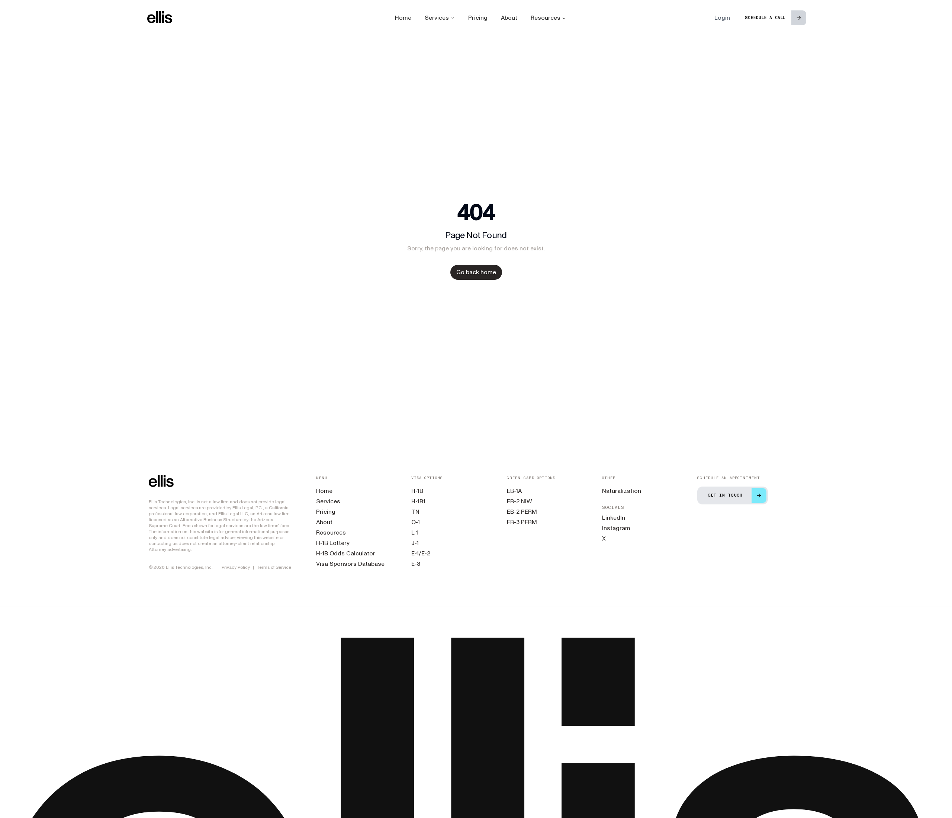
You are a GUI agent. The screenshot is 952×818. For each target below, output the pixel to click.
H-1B (417, 490)
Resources (545, 17)
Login (722, 17)
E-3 (415, 563)
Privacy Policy (236, 567)
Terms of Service (274, 567)
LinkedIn (613, 517)
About (509, 17)
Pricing (478, 17)
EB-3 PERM (522, 522)
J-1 (415, 542)
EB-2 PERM (522, 511)
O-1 (415, 522)
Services (437, 17)
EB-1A (514, 490)
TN (415, 511)
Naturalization (621, 490)
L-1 (414, 532)
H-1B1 (418, 501)
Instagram (616, 528)
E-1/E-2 (420, 553)
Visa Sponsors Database (350, 563)
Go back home (476, 272)
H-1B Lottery (333, 542)
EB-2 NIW (519, 501)
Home (403, 17)
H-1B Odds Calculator (345, 553)
